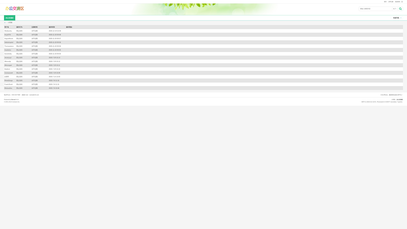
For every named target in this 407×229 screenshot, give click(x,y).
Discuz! (13, 99)
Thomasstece (9, 46)
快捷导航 (396, 18)
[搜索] (401, 9)
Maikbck (7, 69)
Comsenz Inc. (16, 102)
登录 (385, 1)
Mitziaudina (8, 88)
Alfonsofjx (7, 61)
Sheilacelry (8, 31)
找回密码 (397, 1)
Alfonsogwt (8, 65)
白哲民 (6, 76)
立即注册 (390, 1)
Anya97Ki (7, 35)
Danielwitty (8, 54)
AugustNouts (8, 38)
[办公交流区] (15, 8)
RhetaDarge (8, 80)
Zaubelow (7, 50)
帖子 (394, 9)
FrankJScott (8, 84)
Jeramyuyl (7, 57)
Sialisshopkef (8, 42)
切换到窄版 (402, 2)
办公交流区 (10, 18)
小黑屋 (10, 22)
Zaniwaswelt (8, 73)
